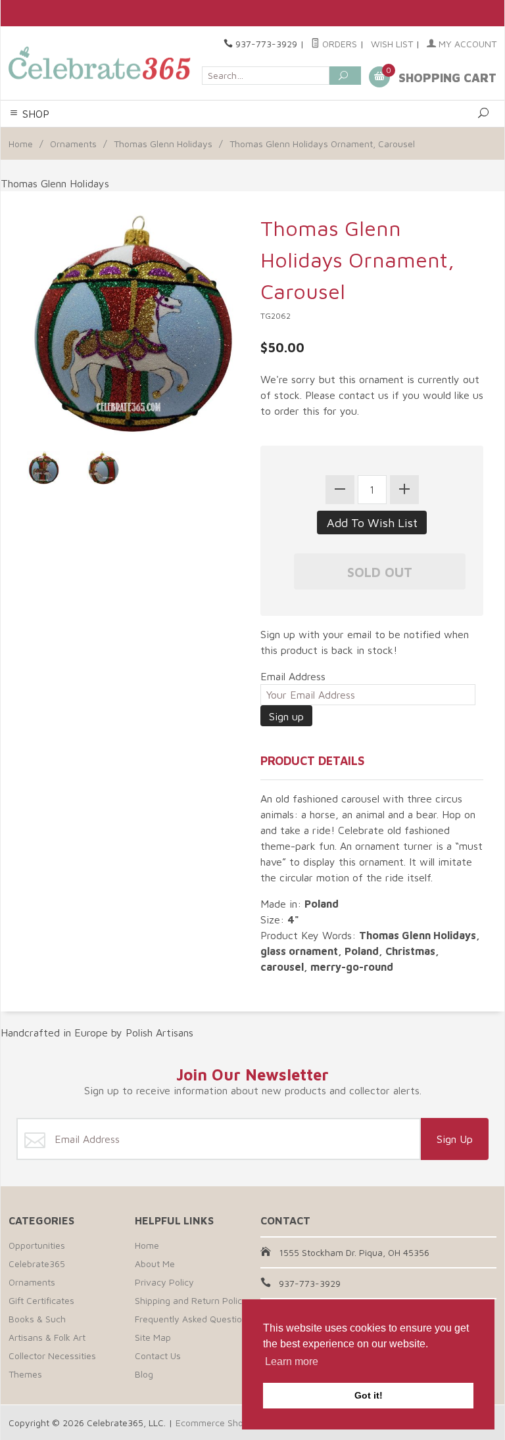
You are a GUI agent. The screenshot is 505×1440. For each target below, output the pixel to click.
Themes (25, 1374)
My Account (466, 43)
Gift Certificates (41, 1300)
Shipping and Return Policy (191, 1300)
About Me (155, 1263)
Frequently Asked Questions (193, 1318)
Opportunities (37, 1245)
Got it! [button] (368, 1395)
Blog (144, 1374)
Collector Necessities (52, 1355)
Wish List (392, 43)
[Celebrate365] (101, 63)
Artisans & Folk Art (47, 1337)
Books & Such (37, 1318)
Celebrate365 (37, 1263)
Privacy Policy (164, 1282)
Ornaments (73, 143)
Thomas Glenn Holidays (163, 143)
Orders (338, 43)
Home (21, 143)
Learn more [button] (291, 1361)
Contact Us (158, 1355)
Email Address (292, 676)
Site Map (153, 1337)
